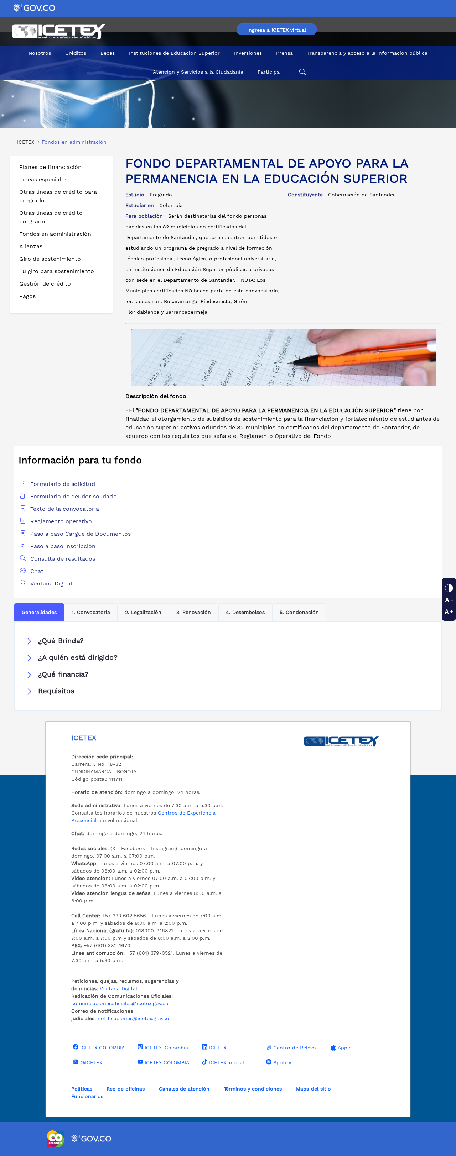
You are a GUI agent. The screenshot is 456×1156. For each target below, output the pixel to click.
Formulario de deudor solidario (73, 496)
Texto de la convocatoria (64, 508)
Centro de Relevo (294, 1047)
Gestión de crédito (45, 283)
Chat (36, 571)
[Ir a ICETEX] (58, 31)
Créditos (75, 53)
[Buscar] (301, 72)
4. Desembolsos (245, 612)
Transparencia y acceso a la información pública (367, 53)
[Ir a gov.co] (34, 7)
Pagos (27, 296)
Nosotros (39, 53)
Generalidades (39, 612)
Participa (269, 72)
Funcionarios (87, 1096)
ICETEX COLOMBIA (102, 1047)
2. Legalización (143, 612)
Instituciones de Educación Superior (174, 53)
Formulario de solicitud (62, 484)
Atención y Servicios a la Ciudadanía (198, 72)
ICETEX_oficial (226, 1062)
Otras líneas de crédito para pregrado (58, 196)
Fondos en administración (55, 233)
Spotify (282, 1062)
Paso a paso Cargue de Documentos (80, 533)
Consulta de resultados (62, 558)
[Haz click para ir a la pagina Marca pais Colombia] (56, 1138)
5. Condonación (299, 612)
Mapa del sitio (313, 1089)
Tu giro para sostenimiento (56, 271)
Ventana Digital (51, 583)
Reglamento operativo (61, 521)
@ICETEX (91, 1062)
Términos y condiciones (253, 1089)
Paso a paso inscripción (62, 546)
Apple (345, 1047)
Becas (107, 53)
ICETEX (217, 1047)
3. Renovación (193, 612)
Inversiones (248, 53)
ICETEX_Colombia (166, 1047)
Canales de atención (184, 1089)
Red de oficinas (126, 1089)
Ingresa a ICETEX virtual (276, 30)
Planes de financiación (50, 167)
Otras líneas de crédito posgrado (51, 217)
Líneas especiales (43, 179)
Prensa (284, 53)
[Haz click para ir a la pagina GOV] (91, 1138)
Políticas (81, 1089)
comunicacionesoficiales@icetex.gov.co (120, 1003)
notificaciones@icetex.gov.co (133, 1018)
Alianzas (30, 246)
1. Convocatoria (91, 612)
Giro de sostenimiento (50, 258)
